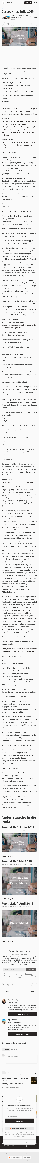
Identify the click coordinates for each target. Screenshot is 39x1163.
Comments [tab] (6, 1049)
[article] (19, 1085)
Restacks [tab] (14, 1049)
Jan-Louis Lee (23, 830)
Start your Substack (15, 1157)
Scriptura (14, 15)
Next (32, 992)
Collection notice (29, 1154)
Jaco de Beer (21, 15)
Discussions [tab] (16, 1073)
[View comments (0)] (8, 24)
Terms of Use (30, 1133)
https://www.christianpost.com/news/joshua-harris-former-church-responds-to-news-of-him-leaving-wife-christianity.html (19, 111)
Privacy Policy (20, 1136)
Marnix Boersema (16, 17)
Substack (11, 1161)
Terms (22, 1154)
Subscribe (28, 3)
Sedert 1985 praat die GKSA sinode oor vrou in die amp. (14, 1084)
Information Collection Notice (25, 1135)
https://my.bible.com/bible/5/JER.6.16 (17, 482)
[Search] (35, 1073)
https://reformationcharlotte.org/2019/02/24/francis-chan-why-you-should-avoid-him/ (19, 145)
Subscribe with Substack (21, 1128)
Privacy (18, 1154)
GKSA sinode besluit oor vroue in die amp (15, 1079)
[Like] (3, 24)
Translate (6, 8)
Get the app (27, 1157)
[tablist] (10, 1049)
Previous (7, 992)
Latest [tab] (9, 1073)
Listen (35, 18)
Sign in (35, 3)
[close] (33, 1097)
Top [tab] (4, 1073)
